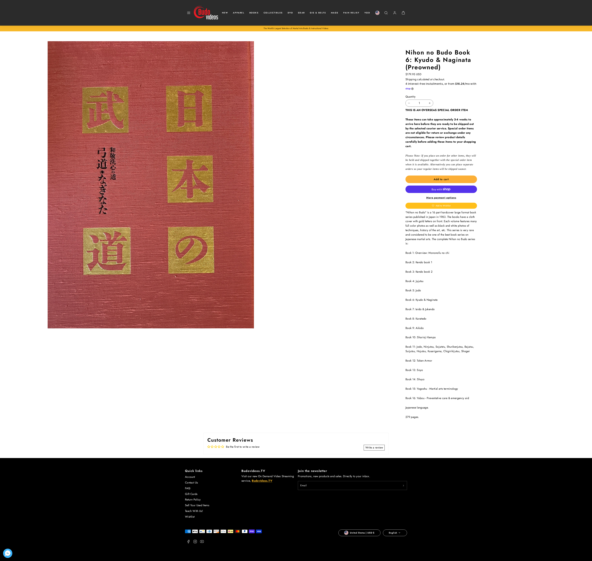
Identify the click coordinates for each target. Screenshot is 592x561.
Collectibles (273, 12)
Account (190, 477)
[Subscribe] (403, 485)
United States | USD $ (362, 532)
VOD (367, 12)
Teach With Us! (194, 511)
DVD (290, 12)
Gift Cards (191, 494)
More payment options (441, 197)
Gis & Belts (318, 12)
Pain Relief (351, 12)
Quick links (194, 471)
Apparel (238, 12)
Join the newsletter (312, 471)
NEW (225, 12)
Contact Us (191, 483)
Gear (301, 12)
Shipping (410, 79)
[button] (188, 13)
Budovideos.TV (253, 471)
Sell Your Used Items (197, 505)
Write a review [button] (374, 448)
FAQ (187, 488)
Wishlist (190, 517)
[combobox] (386, 14)
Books (254, 12)
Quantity (410, 97)
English (393, 532)
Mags (334, 12)
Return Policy (193, 500)
